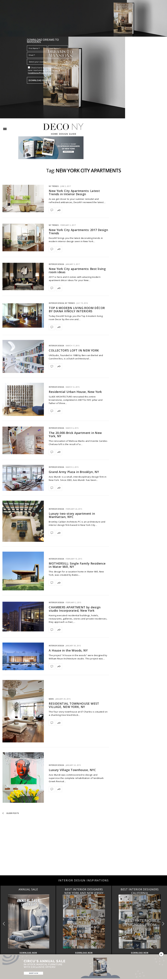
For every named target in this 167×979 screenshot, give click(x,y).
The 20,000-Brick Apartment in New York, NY (75, 434)
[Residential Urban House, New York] (23, 399)
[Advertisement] (83, 849)
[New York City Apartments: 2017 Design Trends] (23, 237)
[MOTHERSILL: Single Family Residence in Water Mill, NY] (23, 571)
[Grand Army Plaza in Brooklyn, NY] (23, 478)
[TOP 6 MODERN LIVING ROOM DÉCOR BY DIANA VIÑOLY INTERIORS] (23, 315)
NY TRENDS (54, 186)
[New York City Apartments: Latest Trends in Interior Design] (23, 198)
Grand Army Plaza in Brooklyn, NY (74, 472)
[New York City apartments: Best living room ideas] (23, 276)
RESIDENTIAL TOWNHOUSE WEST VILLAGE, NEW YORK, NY (74, 705)
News (51, 699)
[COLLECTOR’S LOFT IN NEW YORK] (23, 356)
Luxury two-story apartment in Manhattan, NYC (72, 515)
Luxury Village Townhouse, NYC (72, 770)
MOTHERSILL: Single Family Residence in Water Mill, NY (77, 565)
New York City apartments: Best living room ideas (77, 270)
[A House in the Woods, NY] (23, 656)
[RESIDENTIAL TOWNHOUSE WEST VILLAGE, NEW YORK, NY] (23, 711)
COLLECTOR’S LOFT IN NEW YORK (74, 350)
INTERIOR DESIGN (56, 264)
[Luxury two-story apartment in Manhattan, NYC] (23, 521)
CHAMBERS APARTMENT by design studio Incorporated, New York (74, 608)
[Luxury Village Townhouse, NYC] (23, 777)
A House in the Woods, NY (68, 650)
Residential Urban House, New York (75, 392)
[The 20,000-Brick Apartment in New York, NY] (23, 440)
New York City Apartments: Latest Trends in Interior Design (74, 192)
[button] (163, 923)
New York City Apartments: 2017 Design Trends (78, 231)
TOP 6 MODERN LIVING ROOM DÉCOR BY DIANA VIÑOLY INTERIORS (77, 309)
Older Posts (12, 813)
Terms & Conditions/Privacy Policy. (44, 71)
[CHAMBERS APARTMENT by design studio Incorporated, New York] (23, 616)
